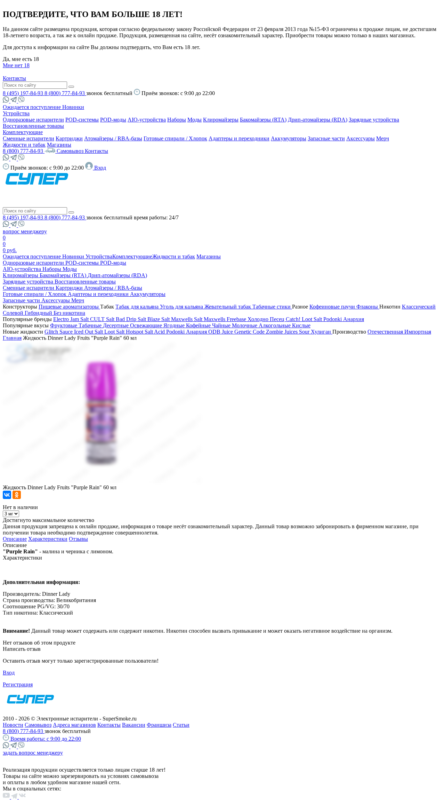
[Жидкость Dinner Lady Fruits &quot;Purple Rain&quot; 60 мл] (102, 481)
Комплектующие (23, 132)
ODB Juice (221, 332)
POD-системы (82, 120)
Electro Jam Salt (71, 319)
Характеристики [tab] (47, 539)
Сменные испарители (28, 138)
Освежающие (146, 325)
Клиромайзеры (220, 120)
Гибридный (39, 313)
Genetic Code (250, 332)
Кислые (301, 325)
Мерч (382, 138)
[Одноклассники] (17, 495)
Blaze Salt (159, 319)
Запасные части (326, 138)
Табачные (91, 325)
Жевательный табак (228, 307)
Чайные (222, 325)
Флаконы (367, 307)
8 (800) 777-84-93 (65, 93)
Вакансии (133, 725)
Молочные (245, 325)
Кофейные (199, 325)
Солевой (14, 313)
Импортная (417, 332)
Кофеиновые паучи (332, 307)
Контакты (14, 78)
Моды (194, 120)
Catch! (294, 319)
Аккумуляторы (288, 138)
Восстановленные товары (33, 126)
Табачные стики (272, 307)
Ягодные (174, 325)
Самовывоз (71, 151)
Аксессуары (360, 138)
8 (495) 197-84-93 (23, 93)
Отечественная (385, 332)
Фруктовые (64, 325)
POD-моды (113, 120)
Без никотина (69, 313)
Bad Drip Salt (131, 319)
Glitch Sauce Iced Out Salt (74, 332)
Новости (13, 725)
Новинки (73, 107)
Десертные (116, 325)
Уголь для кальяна (182, 307)
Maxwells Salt (187, 319)
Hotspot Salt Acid (146, 332)
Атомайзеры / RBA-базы (113, 138)
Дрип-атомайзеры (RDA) (317, 120)
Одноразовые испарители (33, 120)
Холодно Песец (267, 319)
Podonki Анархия (343, 319)
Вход (9, 673)
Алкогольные (275, 325)
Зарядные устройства (374, 120)
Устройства (16, 113)
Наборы (176, 120)
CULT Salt (103, 319)
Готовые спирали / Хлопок (175, 138)
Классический (419, 307)
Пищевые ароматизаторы (69, 307)
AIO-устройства (147, 120)
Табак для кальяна (137, 307)
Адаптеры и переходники (239, 138)
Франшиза (159, 725)
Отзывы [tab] (78, 539)
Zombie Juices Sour (288, 332)
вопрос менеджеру (25, 231)
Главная (12, 338)
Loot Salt (312, 319)
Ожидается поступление (32, 107)
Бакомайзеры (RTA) (263, 120)
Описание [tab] (15, 539)
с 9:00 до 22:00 (45, 739)
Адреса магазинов (74, 725)
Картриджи (69, 138)
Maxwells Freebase (226, 319)
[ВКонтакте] (7, 495)
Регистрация (18, 684)
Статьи (181, 725)
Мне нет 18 (16, 65)
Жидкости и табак (24, 145)
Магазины (59, 145)
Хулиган (321, 332)
